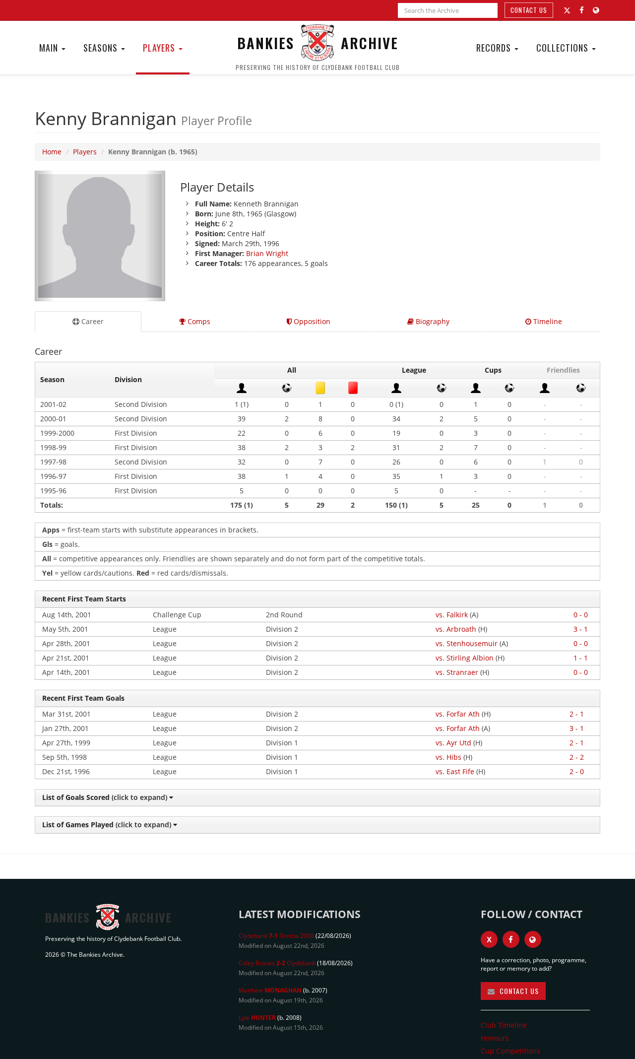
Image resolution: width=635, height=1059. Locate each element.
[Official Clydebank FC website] (532, 939)
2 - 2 (577, 757)
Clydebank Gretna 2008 (276, 935)
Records (494, 47)
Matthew (270, 990)
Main (50, 47)
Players (160, 47)
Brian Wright (267, 253)
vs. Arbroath (456, 629)
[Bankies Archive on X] (567, 10)
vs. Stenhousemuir (467, 643)
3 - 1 (580, 629)
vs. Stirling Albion (465, 657)
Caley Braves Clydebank (277, 963)
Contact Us (528, 10)
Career (91, 321)
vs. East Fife (455, 771)
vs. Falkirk (452, 614)
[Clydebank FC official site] (596, 10)
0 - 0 (580, 614)
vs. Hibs (448, 757)
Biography (431, 321)
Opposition (311, 321)
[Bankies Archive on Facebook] (581, 10)
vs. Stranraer (457, 672)
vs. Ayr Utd (453, 742)
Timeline (546, 321)
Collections (563, 47)
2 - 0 (577, 771)
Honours (495, 1038)
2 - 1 (577, 714)
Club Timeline (504, 1025)
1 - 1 (580, 657)
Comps (198, 321)
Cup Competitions (510, 1051)
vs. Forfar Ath (458, 714)
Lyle (257, 1017)
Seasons (101, 47)
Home (52, 151)
